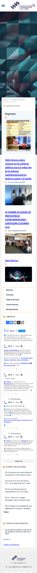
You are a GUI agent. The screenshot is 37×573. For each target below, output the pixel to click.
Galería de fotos (9, 102)
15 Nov (18, 346)
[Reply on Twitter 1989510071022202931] (5, 368)
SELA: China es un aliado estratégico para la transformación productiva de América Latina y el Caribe (18, 499)
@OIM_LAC (25, 441)
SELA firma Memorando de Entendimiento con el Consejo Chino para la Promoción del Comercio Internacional (16, 490)
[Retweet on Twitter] (9, 399)
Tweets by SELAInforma (11, 545)
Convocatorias (12, 304)
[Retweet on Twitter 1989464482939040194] (9, 393)
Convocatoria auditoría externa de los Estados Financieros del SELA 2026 (18, 532)
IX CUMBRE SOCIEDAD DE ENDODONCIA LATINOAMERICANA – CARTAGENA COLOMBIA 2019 (18, 219)
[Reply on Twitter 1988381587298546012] (5, 454)
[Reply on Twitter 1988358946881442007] (5, 428)
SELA (10, 346)
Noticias (9, 290)
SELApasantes (12, 309)
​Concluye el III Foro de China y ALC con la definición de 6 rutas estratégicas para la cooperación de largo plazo (18, 482)
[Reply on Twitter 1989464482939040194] (5, 393)
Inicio (5, 100)
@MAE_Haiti (26, 363)
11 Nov (17, 402)
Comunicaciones (18, 100)
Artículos (10, 295)
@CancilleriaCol (8, 365)
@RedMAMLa (14, 350)
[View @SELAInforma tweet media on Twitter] (18, 365)
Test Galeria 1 (11, 260)
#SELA (8, 350)
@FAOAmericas (8, 383)
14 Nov (18, 375)
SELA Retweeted (15, 399)
